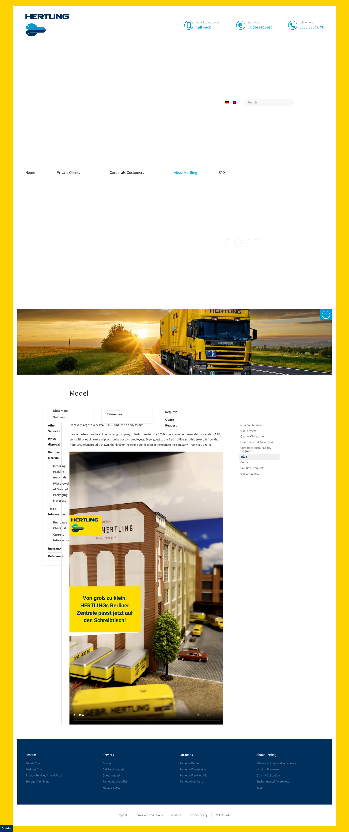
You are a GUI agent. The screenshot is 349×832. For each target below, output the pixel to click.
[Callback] (189, 25)
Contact (245, 462)
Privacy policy (198, 815)
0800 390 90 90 (312, 27)
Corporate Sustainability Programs (255, 449)
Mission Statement (252, 425)
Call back (203, 27)
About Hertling (185, 172)
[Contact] (326, 314)
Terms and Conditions (149, 815)
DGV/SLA (176, 815)
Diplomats (57, 411)
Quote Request (249, 474)
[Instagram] (238, 242)
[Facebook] (228, 242)
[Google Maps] (256, 242)
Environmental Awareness (256, 442)
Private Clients (68, 172)
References (113, 414)
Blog (244, 457)
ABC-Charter (223, 815)
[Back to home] (47, 25)
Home (30, 172)
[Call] (292, 25)
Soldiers (57, 417)
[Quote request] (241, 25)
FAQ (222, 172)
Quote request (260, 27)
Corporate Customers (127, 172)
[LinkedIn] (247, 242)
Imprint (122, 815)
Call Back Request (171, 409)
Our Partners (248, 431)
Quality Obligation (252, 436)
